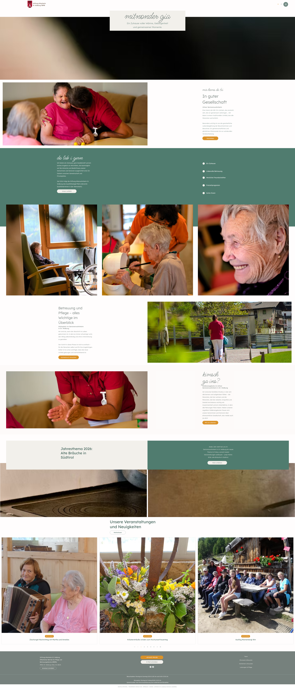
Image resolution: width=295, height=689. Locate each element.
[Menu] (285, 4)
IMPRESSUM (145, 686)
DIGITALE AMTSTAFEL (123, 686)
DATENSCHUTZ (157, 686)
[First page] (134, 646)
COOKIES (151, 686)
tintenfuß (168, 686)
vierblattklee (174, 686)
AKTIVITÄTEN (49, 636)
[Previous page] (137, 646)
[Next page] (157, 646)
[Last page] (160, 646)
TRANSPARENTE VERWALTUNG (135, 686)
